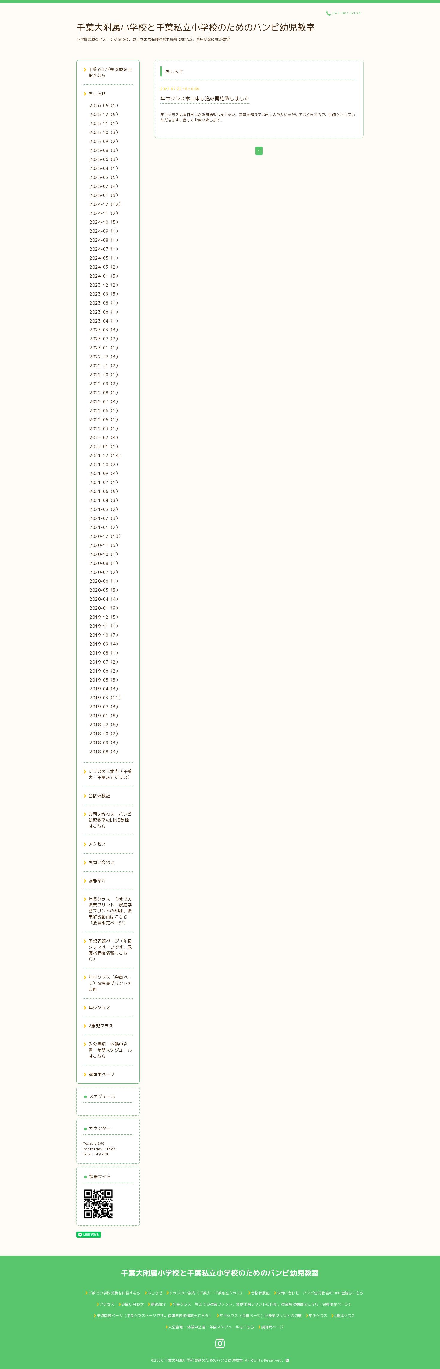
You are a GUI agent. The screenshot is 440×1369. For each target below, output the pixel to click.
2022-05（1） (104, 419)
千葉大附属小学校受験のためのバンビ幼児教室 (203, 1360)
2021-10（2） (104, 464)
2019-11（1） (104, 626)
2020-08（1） (104, 563)
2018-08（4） (104, 752)
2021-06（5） (104, 491)
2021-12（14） (106, 455)
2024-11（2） (104, 213)
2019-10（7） (104, 635)
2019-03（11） (106, 698)
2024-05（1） (104, 258)
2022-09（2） (104, 384)
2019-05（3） (104, 680)
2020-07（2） (104, 572)
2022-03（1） (104, 428)
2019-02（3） (104, 707)
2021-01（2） (104, 527)
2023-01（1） (104, 348)
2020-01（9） (104, 608)
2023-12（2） (104, 285)
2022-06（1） (104, 410)
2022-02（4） (104, 437)
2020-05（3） (104, 590)
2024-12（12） (106, 204)
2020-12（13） (106, 536)
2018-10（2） (104, 734)
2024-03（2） (104, 267)
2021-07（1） (104, 482)
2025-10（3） (104, 132)
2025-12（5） (104, 114)
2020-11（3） (104, 545)
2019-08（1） (104, 653)
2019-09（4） (104, 644)
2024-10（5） (104, 222)
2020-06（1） (104, 581)
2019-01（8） (104, 716)
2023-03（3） (104, 330)
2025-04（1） (104, 168)
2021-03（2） (104, 509)
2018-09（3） (104, 743)
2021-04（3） (104, 500)
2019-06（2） (104, 671)
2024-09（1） (104, 231)
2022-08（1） (104, 393)
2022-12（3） (104, 357)
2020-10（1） (104, 554)
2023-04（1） (104, 321)
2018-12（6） (104, 725)
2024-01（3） (104, 276)
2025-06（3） (104, 159)
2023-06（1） (104, 312)
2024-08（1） (104, 240)
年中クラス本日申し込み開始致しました (204, 98)
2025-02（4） (104, 186)
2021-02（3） (104, 518)
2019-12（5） (104, 617)
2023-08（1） (104, 303)
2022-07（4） (104, 401)
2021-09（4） (104, 473)
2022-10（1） (104, 375)
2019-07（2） (104, 662)
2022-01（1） (104, 446)
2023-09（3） (104, 294)
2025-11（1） (104, 123)
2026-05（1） (104, 105)
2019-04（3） (104, 689)
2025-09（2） (104, 141)
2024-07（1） (104, 249)
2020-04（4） (104, 599)
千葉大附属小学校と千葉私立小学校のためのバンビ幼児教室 (195, 27)
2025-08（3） (104, 150)
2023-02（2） (104, 339)
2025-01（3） (104, 195)
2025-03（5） (104, 177)
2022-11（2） (104, 366)
